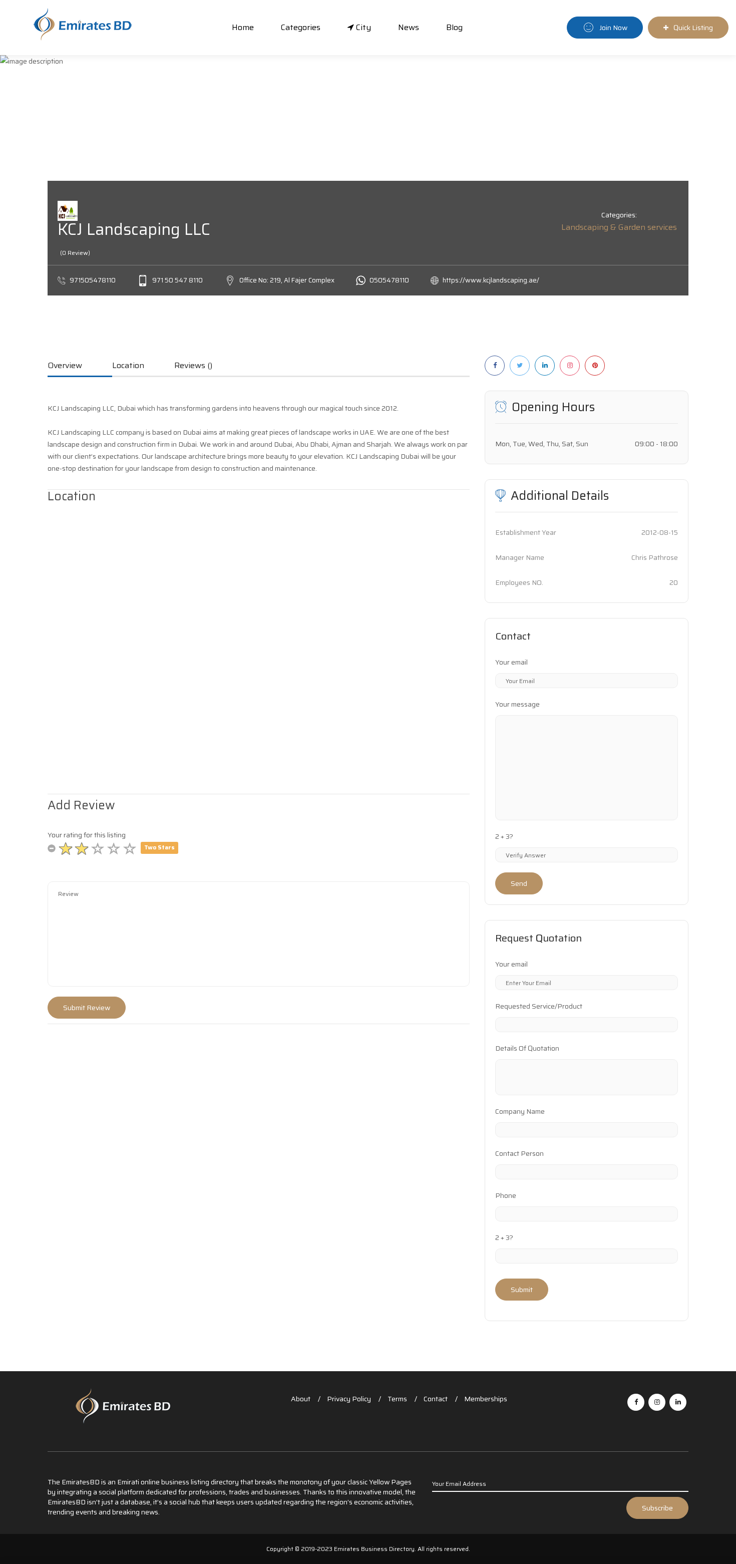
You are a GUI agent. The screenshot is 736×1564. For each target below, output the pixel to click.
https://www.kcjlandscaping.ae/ (491, 280)
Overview (65, 366)
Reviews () (193, 366)
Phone (505, 1195)
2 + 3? (504, 836)
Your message (517, 704)
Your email (511, 662)
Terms (397, 1399)
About (300, 1399)
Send (519, 883)
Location (128, 366)
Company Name (520, 1111)
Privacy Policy (349, 1399)
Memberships (485, 1399)
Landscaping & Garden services (619, 227)
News (408, 27)
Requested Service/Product (538, 1006)
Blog (454, 27)
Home (243, 27)
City (362, 27)
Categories (300, 27)
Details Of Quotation (527, 1048)
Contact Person (519, 1153)
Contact (436, 1399)
